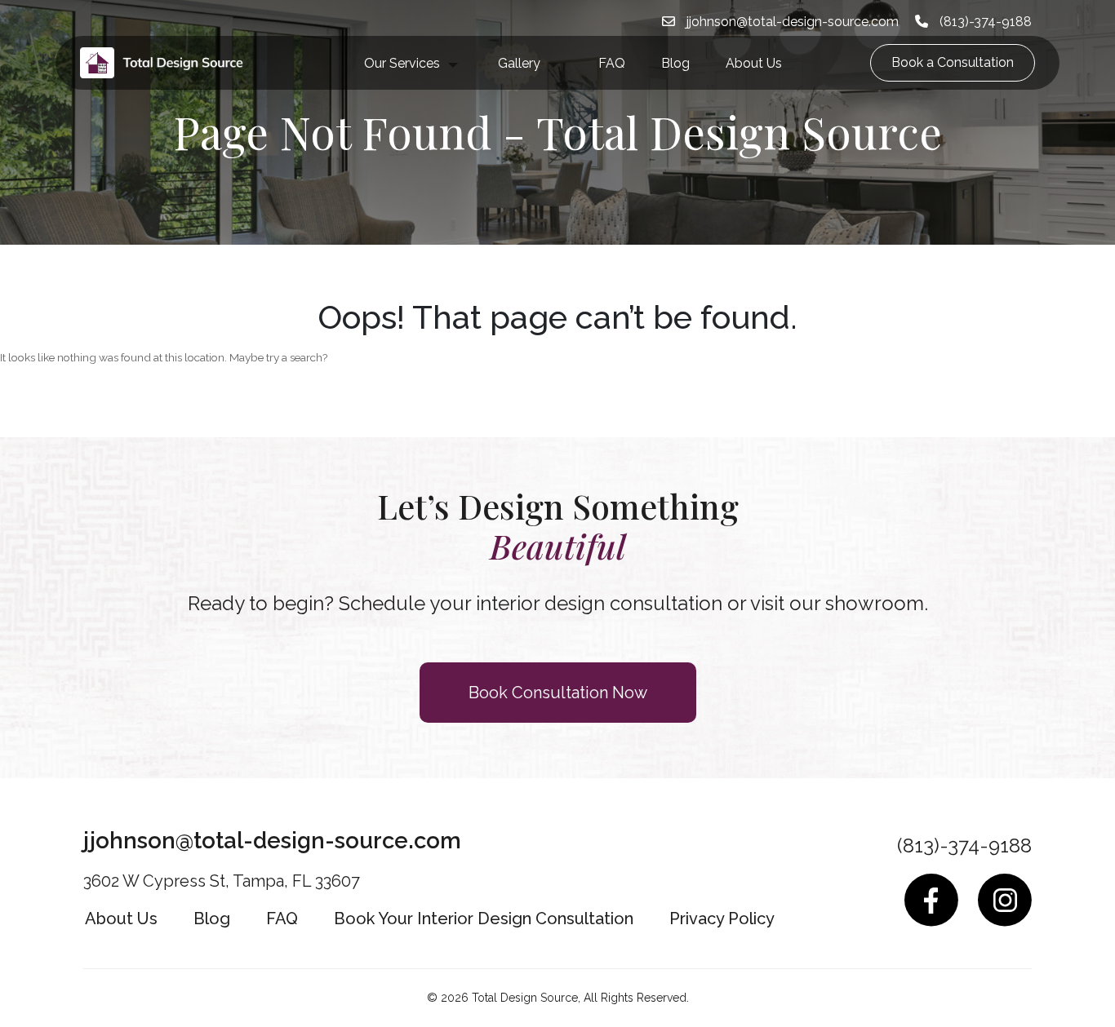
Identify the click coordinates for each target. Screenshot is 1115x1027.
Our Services (402, 63)
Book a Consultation (952, 62)
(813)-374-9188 (984, 21)
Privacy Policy (722, 918)
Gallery (519, 63)
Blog (675, 63)
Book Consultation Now (558, 692)
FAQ (611, 63)
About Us (754, 63)
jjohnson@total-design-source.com (791, 21)
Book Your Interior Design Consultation (483, 918)
